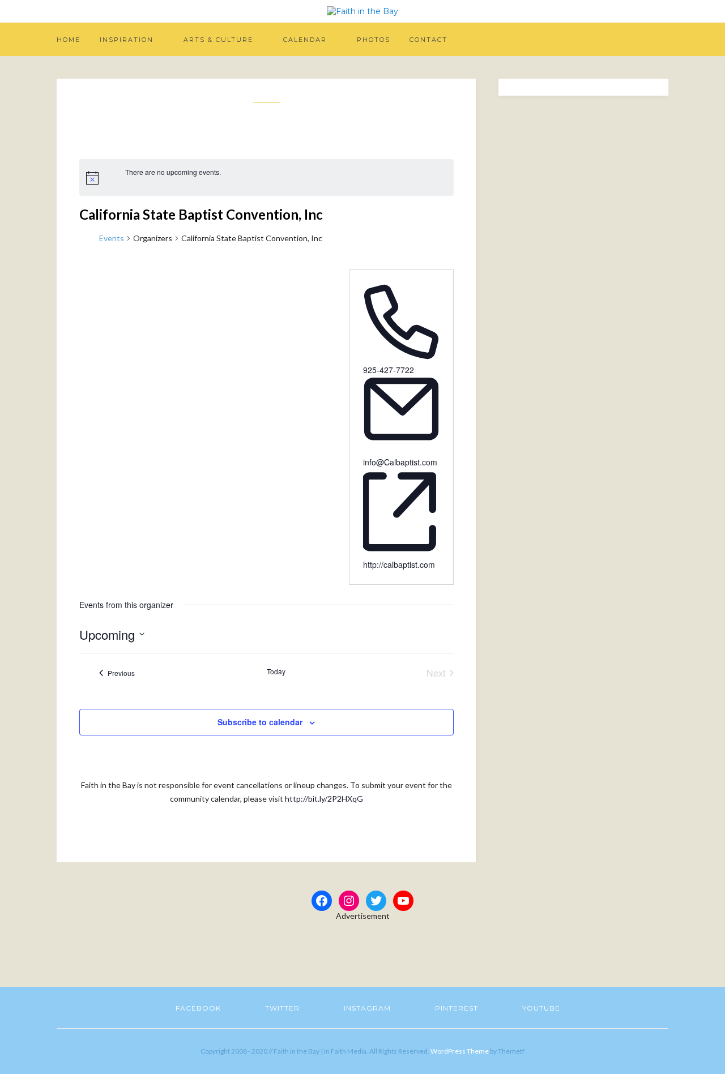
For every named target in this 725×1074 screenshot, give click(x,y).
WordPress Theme (459, 1051)
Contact (428, 40)
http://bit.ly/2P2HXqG (324, 798)
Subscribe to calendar (260, 722)
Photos (373, 40)
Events (111, 238)
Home (68, 40)
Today (276, 671)
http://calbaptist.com (399, 564)
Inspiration (126, 40)
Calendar (305, 40)
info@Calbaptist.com (400, 462)
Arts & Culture (218, 40)
